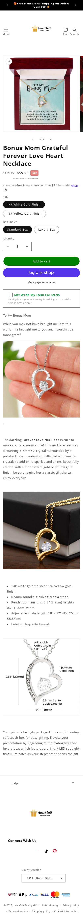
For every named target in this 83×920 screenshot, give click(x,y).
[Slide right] (50, 139)
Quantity (8, 238)
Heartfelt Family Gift (25, 904)
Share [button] (12, 766)
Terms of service (18, 911)
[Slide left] (32, 139)
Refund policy (50, 905)
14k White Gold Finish (24, 204)
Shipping (7, 178)
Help (14, 783)
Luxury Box (46, 229)
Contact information (66, 911)
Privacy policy (71, 905)
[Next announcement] (75, 5)
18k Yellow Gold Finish (24, 213)
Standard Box (17, 229)
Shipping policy (41, 911)
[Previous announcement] (7, 5)
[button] (6, 29)
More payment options (41, 282)
